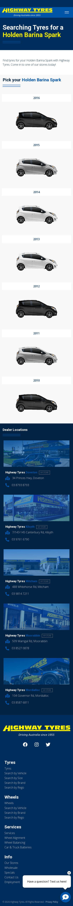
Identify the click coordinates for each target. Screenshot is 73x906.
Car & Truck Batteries (18, 847)
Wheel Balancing (14, 842)
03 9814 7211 (20, 594)
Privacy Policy (52, 901)
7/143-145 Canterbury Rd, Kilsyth (32, 532)
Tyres (7, 768)
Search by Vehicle (15, 773)
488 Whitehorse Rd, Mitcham (30, 587)
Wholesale (11, 868)
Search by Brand (14, 783)
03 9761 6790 (20, 539)
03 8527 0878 (20, 648)
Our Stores (11, 863)
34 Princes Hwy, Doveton (28, 478)
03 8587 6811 (20, 702)
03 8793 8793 (20, 485)
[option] (36, 114)
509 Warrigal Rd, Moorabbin (29, 641)
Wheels (9, 803)
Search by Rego (14, 787)
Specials (9, 872)
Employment (12, 882)
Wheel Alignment (14, 838)
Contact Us (11, 877)
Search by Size (13, 778)
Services (9, 833)
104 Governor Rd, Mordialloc (30, 696)
